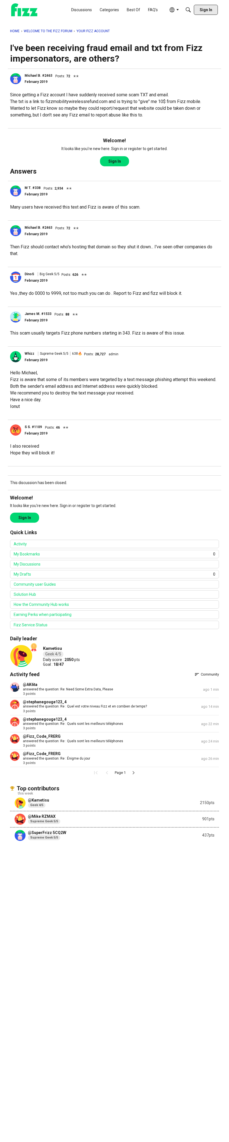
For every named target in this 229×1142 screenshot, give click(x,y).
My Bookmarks (114, 554)
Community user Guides (35, 584)
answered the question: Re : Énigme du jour (56, 758)
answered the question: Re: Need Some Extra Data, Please (68, 689)
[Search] (188, 10)
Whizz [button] (29, 354)
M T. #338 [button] (32, 188)
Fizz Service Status (30, 625)
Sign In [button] (114, 161)
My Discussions (27, 564)
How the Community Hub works (41, 604)
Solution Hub (25, 594)
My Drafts (114, 574)
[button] (15, 78)
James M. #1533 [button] (38, 314)
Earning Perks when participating (42, 614)
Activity (20, 544)
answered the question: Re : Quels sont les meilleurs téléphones (73, 724)
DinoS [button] (29, 274)
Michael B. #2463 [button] (38, 76)
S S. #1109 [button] (33, 427)
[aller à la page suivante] (133, 772)
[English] (24, 10)
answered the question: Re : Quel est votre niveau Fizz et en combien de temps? (85, 706)
